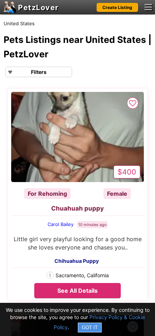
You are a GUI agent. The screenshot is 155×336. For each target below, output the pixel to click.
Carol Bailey (61, 224)
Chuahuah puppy (77, 208)
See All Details (77, 290)
